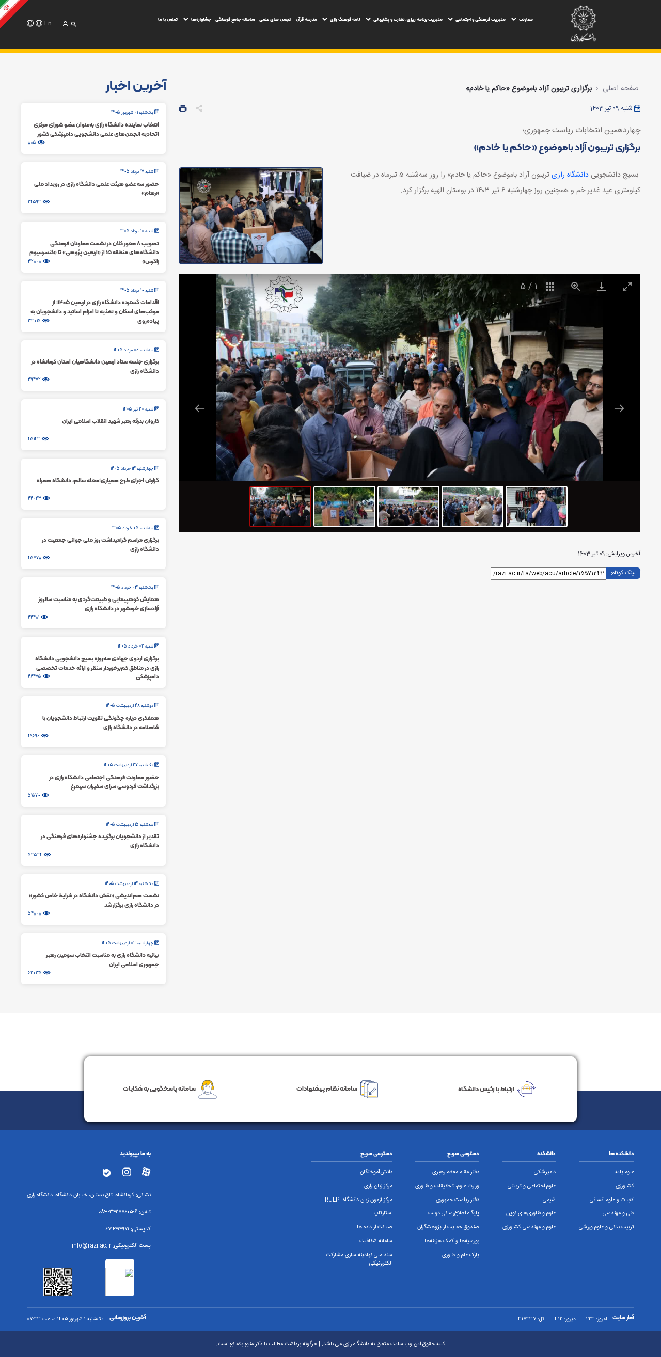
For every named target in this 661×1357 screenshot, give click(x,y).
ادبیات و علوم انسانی (612, 1200)
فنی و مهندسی (618, 1213)
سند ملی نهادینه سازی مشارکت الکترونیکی (359, 1259)
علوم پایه (624, 1172)
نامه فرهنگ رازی (345, 19)
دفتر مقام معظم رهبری (455, 1172)
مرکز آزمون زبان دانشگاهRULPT (358, 1200)
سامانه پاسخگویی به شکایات (159, 1088)
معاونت (526, 19)
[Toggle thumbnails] (550, 286)
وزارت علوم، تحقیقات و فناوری (447, 1186)
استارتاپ (383, 1213)
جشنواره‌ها (201, 19)
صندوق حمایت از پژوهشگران (448, 1227)
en (48, 23)
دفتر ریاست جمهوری (457, 1200)
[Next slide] (619, 408)
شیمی (549, 1200)
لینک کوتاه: (623, 572)
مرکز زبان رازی (378, 1186)
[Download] (602, 286)
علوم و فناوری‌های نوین (531, 1213)
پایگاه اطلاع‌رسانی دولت (453, 1213)
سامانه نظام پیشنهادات (326, 1088)
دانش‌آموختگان (376, 1172)
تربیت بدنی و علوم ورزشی (606, 1227)
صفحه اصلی (621, 88)
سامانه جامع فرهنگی (235, 19)
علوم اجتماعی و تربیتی (532, 1186)
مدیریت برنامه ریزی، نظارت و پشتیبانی (408, 19)
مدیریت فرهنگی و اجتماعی (480, 19)
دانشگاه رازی (570, 175)
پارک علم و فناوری (460, 1255)
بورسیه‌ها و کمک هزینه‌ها (451, 1241)
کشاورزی (625, 1186)
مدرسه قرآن (306, 19)
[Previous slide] (200, 408)
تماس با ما (168, 19)
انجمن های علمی (275, 19)
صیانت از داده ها (374, 1227)
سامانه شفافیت (375, 1241)
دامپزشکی (545, 1172)
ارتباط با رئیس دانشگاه (486, 1088)
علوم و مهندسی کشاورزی (529, 1227)
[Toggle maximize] (627, 286)
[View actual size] (576, 286)
